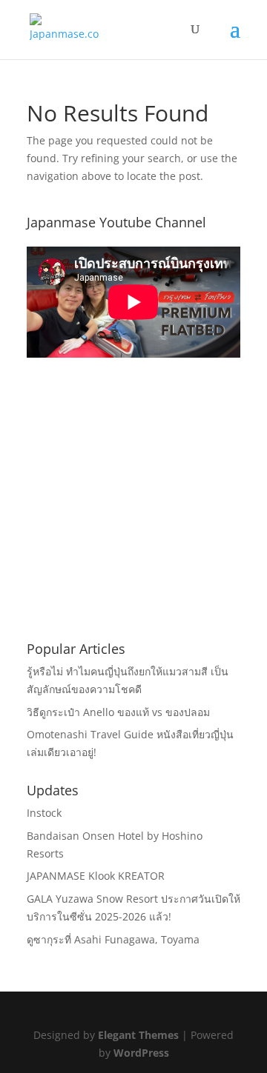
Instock (44, 813)
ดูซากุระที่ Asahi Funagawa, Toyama (113, 939)
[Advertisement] (138, 522)
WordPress (141, 1053)
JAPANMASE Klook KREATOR (96, 876)
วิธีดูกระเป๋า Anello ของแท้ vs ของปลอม (118, 712)
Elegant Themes (138, 1035)
